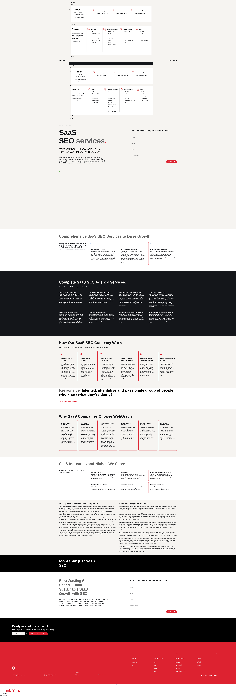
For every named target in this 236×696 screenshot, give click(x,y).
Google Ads (94, 35)
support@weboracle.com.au (19, 675)
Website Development (112, 29)
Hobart (155, 669)
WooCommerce (111, 38)
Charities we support (140, 10)
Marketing (93, 29)
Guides (72, 61)
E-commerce (110, 36)
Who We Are (134, 662)
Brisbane (155, 664)
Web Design (142, 35)
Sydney (155, 662)
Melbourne (156, 661)
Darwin (155, 671)
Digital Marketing (95, 38)
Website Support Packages (127, 32)
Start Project (199, 662)
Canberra (155, 668)
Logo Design (143, 33)
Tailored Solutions (127, 29)
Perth (155, 665)
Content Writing (95, 42)
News (72, 58)
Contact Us (199, 665)
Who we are (99, 10)
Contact (72, 56)
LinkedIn (77, 674)
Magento (109, 40)
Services (73, 24)
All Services (177, 672)
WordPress (110, 33)
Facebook (77, 675)
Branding (142, 31)
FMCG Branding (143, 38)
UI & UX (109, 42)
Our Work (73, 2)
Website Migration (112, 44)
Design (141, 29)
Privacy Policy (204, 675)
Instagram (77, 672)
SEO (93, 31)
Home (60, 125)
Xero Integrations (111, 51)
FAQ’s (198, 664)
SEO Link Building (96, 40)
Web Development (112, 31)
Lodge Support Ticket (201, 661)
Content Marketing (96, 33)
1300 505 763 (16, 674)
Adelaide (155, 666)
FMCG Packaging (144, 40)
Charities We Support (136, 664)
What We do (119, 10)
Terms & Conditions (212, 675)
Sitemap (133, 666)
